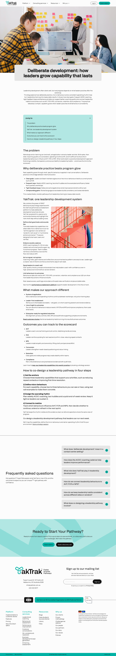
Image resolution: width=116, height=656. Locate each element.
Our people (59, 625)
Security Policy (18, 654)
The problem (31, 123)
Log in (94, 3)
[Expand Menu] (30, 3)
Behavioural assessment (26, 622)
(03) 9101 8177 (33, 588)
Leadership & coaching (26, 618)
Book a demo (104, 3)
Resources (43, 611)
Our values (59, 633)
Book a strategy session (40, 424)
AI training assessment (26, 643)
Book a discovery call (65, 545)
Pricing (8, 621)
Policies (58, 635)
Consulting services (27, 612)
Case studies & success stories (44, 618)
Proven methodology (60, 618)
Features (9, 619)
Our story (59, 630)
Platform (9, 611)
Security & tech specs (11, 624)
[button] (58, 118)
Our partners (60, 628)
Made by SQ (107, 654)
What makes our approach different (38, 133)
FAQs (40, 624)
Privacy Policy (90, 585)
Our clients (59, 615)
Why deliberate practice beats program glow (41, 126)
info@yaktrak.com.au (33, 585)
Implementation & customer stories (12, 615)
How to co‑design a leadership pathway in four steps (44, 139)
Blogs (41, 615)
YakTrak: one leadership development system (42, 129)
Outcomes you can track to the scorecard (40, 136)
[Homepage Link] (33, 571)
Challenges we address (60, 622)
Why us (59, 611)
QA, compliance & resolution (28, 634)
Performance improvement (26, 626)
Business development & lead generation (28, 638)
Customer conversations (27, 630)
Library (41, 621)
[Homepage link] (11, 3)
